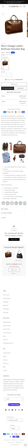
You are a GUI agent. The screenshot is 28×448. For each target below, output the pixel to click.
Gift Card (5, 339)
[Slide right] (17, 41)
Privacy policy (21, 439)
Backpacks (5, 305)
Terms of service (11, 442)
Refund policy (14, 439)
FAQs (4, 336)
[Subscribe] (21, 399)
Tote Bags (5, 302)
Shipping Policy (7, 322)
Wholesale (5, 312)
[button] (3, 6)
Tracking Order (6, 353)
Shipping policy (19, 442)
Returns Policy (6, 325)
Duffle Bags (6, 309)
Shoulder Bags (6, 298)
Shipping (2, 54)
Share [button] (4, 217)
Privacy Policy (6, 329)
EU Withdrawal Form (8, 343)
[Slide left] (10, 41)
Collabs (5, 370)
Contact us (6, 363)
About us (5, 360)
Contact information (14, 444)
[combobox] (19, 260)
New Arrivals (6, 295)
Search (5, 356)
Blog (4, 367)
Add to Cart (14, 270)
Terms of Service (7, 332)
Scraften (8, 439)
